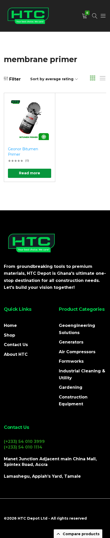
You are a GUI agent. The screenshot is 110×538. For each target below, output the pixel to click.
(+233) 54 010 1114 (23, 447)
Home (10, 325)
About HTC (16, 354)
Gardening (70, 387)
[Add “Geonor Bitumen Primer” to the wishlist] (45, 104)
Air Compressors (77, 351)
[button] (45, 118)
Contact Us (16, 344)
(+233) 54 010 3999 (24, 441)
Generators (71, 342)
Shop (9, 335)
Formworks (71, 361)
